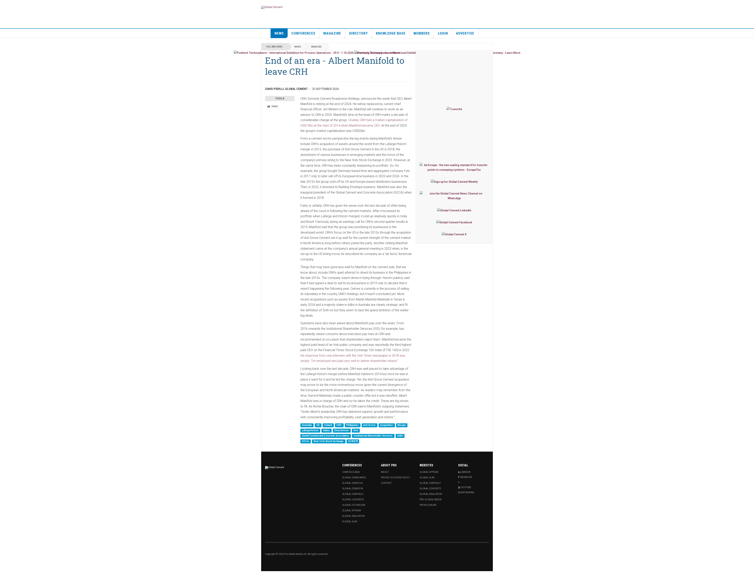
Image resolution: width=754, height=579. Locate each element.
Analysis (316, 46)
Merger (401, 425)
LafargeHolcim (310, 430)
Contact (386, 483)
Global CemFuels (352, 494)
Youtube (465, 487)
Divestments (341, 430)
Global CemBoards (354, 477)
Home (266, 33)
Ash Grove (369, 425)
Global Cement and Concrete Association (326, 436)
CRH (339, 425)
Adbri (400, 436)
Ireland (328, 425)
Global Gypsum (351, 510)
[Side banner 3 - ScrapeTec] (454, 167)
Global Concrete (353, 499)
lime (355, 430)
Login (443, 33)
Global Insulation (353, 516)
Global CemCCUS (352, 483)
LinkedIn (465, 472)
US (318, 425)
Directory (358, 33)
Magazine (332, 33)
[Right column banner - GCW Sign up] (454, 181)
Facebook (465, 477)
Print (275, 106)
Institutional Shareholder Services (373, 436)
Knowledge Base (390, 33)
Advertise (465, 33)
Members (422, 33)
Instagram (467, 492)
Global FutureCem (353, 505)
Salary (326, 430)
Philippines (352, 425)
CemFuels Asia (351, 472)
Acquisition (386, 425)
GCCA (305, 441)
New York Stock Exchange (329, 441)
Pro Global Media (430, 499)
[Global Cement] (272, 7)
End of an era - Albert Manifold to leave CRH (334, 66)
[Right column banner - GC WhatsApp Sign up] (454, 196)
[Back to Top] (4, 575)
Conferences (303, 33)
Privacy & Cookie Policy (395, 477)
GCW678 (353, 441)
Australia (307, 425)
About (385, 472)
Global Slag (349, 521)
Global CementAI (352, 488)
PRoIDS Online (428, 505)
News (279, 33)
